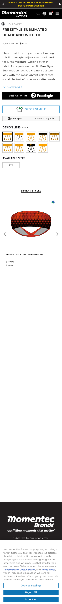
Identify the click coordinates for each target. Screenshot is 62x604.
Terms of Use (48, 569)
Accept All (31, 599)
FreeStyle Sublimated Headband (24, 255)
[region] (31, 572)
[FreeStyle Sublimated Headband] (31, 247)
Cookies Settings (31, 585)
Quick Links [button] (44, 15)
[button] (38, 14)
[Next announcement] (59, 4)
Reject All (31, 592)
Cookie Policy (27, 569)
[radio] (7, 136)
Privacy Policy (11, 569)
